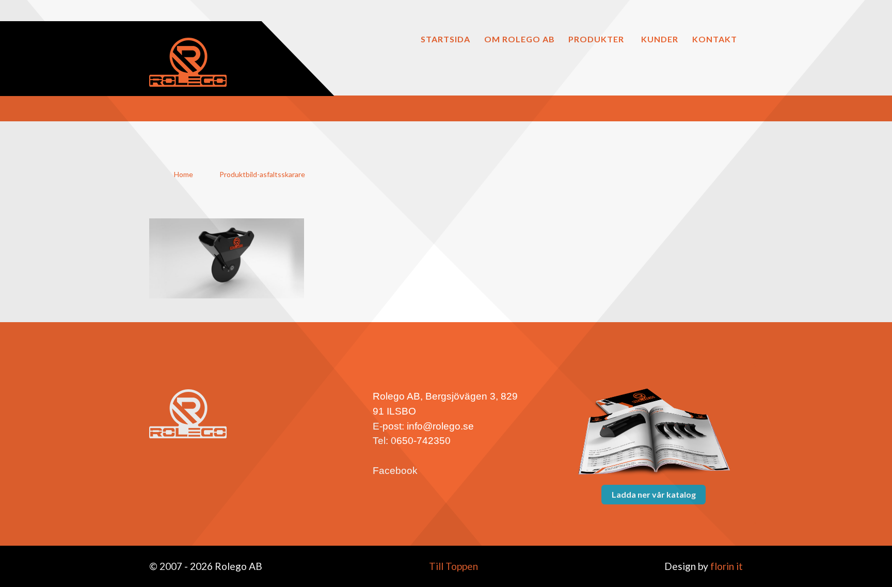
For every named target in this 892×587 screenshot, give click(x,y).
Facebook (395, 470)
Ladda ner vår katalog (654, 494)
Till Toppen (452, 566)
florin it (725, 566)
